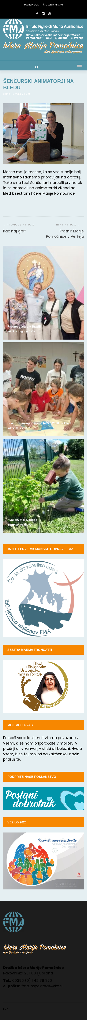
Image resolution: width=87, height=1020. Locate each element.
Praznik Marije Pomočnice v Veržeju (65, 234)
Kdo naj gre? (14, 231)
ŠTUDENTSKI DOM (53, 4)
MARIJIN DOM (31, 4)
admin (7, 94)
